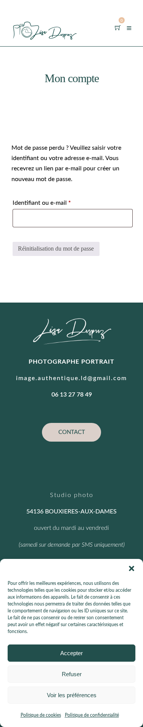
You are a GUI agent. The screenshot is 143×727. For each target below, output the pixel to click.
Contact (71, 432)
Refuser (72, 674)
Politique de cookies (41, 715)
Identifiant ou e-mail (57, 202)
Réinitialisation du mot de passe (56, 248)
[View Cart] (118, 28)
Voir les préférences (71, 695)
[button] (131, 568)
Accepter (71, 653)
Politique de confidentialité (92, 715)
